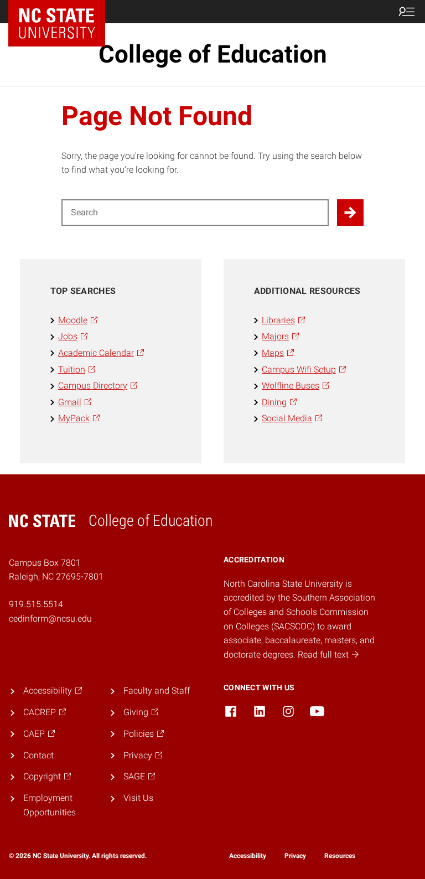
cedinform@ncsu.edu (50, 618)
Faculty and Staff (156, 690)
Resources (339, 856)
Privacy (295, 856)
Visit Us (138, 798)
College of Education (213, 54)
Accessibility (247, 856)
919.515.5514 (36, 604)
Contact (38, 755)
